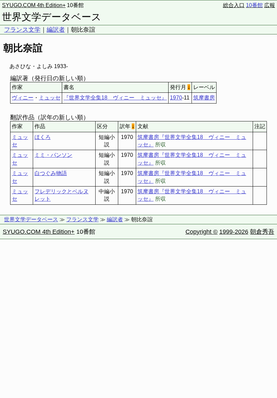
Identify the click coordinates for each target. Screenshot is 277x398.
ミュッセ (49, 98)
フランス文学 (22, 29)
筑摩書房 (204, 98)
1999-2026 (233, 231)
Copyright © (201, 231)
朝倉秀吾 (262, 231)
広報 (269, 5)
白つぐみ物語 (50, 173)
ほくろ (42, 137)
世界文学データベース (51, 16)
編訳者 (56, 29)
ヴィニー (22, 98)
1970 (176, 98)
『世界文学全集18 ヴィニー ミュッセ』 (115, 98)
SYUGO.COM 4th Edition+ (34, 5)
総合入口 (234, 5)
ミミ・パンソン (53, 155)
